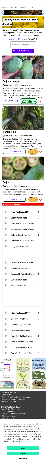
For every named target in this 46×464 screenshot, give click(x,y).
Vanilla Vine (9, 131)
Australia (12, 39)
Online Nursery (8, 411)
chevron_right (38, 212)
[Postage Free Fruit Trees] (7, 385)
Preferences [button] (19, 441)
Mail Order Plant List (10, 409)
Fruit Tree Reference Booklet (13, 414)
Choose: (14, 152)
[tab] (5, 8)
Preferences (23, 458)
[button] (2, 12)
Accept (23, 448)
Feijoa (6, 182)
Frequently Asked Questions (13, 399)
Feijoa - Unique (11, 81)
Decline (23, 453)
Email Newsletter (9, 401)
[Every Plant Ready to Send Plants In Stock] (23, 373)
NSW (18, 39)
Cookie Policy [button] (8, 439)
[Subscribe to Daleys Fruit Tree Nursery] (7, 368)
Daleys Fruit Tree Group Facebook (16, 397)
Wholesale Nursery (9, 416)
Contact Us (6, 395)
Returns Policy (8, 418)
